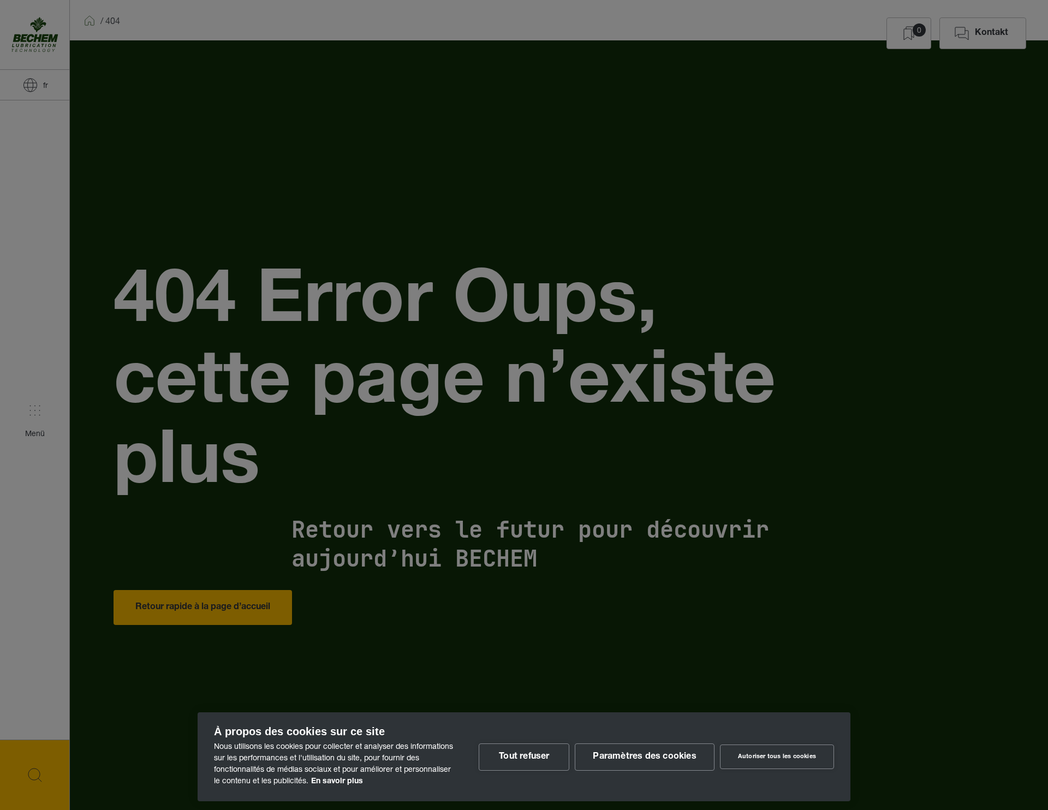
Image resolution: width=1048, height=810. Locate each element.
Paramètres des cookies (644, 757)
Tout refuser (524, 757)
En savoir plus (337, 781)
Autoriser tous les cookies (777, 757)
